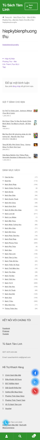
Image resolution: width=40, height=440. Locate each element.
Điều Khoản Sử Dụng (13, 379)
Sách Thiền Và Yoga (12, 265)
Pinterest (5, 331)
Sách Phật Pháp (10, 239)
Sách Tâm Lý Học (11, 257)
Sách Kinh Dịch (10, 206)
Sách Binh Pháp (10, 184)
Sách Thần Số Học (11, 261)
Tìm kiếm (20, 436)
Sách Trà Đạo (9, 276)
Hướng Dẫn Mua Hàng (13, 392)
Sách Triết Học (10, 279)
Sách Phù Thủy (10, 246)
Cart (31, 434)
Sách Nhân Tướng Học (13, 224)
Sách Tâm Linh (10, 254)
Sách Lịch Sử (10, 214)
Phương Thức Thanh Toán (15, 400)
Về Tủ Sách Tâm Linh (13, 404)
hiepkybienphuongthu (10, 44)
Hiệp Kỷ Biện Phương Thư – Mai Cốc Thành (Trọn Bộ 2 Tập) (10, 62)
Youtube (5, 334)
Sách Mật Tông (10, 221)
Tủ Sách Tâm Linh (12, 7)
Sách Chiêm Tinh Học (12, 188)
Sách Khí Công (10, 203)
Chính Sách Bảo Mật (13, 375)
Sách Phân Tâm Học (12, 235)
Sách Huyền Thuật (11, 199)
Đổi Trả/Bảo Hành (12, 383)
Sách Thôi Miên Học (12, 268)
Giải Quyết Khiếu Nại (13, 387)
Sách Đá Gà (9, 192)
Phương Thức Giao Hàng (14, 396)
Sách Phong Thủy (19, 17)
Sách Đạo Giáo (10, 195)
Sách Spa (8, 250)
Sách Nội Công (10, 232)
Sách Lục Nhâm (10, 217)
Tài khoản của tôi (6, 436)
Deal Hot (8, 181)
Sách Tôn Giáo (10, 272)
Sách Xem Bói (10, 294)
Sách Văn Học (10, 286)
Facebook (6, 328)
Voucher (8, 408)
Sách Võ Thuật (10, 290)
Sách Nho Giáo (10, 228)
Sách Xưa (8, 297)
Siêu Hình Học (10, 305)
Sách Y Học (9, 301)
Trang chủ (8, 17)
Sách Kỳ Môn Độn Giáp (13, 210)
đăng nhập (16, 86)
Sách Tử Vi (9, 283)
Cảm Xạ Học (9, 177)
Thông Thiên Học (11, 308)
